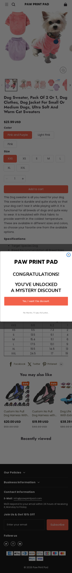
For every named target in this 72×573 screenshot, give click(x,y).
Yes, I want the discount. (36, 301)
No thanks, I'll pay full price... (36, 313)
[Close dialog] (68, 255)
